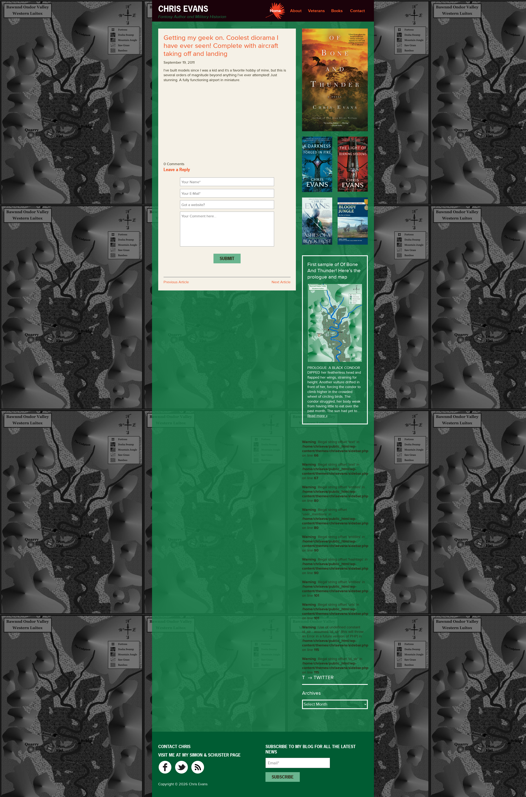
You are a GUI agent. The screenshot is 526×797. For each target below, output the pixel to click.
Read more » (317, 415)
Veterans (316, 10)
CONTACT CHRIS (174, 746)
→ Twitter (320, 678)
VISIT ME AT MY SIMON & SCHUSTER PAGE (199, 755)
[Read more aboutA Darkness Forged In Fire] (317, 164)
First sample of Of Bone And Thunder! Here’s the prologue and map (334, 270)
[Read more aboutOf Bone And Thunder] (335, 80)
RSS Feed (197, 767)
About (296, 10)
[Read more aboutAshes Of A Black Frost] (317, 221)
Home (275, 10)
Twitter (181, 767)
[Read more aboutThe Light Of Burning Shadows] (353, 164)
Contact (357, 10)
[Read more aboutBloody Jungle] (353, 221)
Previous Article (176, 282)
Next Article (281, 282)
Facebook (165, 767)
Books (337, 10)
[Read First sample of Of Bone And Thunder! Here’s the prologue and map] (334, 322)
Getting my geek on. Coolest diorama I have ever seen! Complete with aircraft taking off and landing (221, 46)
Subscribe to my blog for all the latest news (310, 749)
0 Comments (174, 164)
